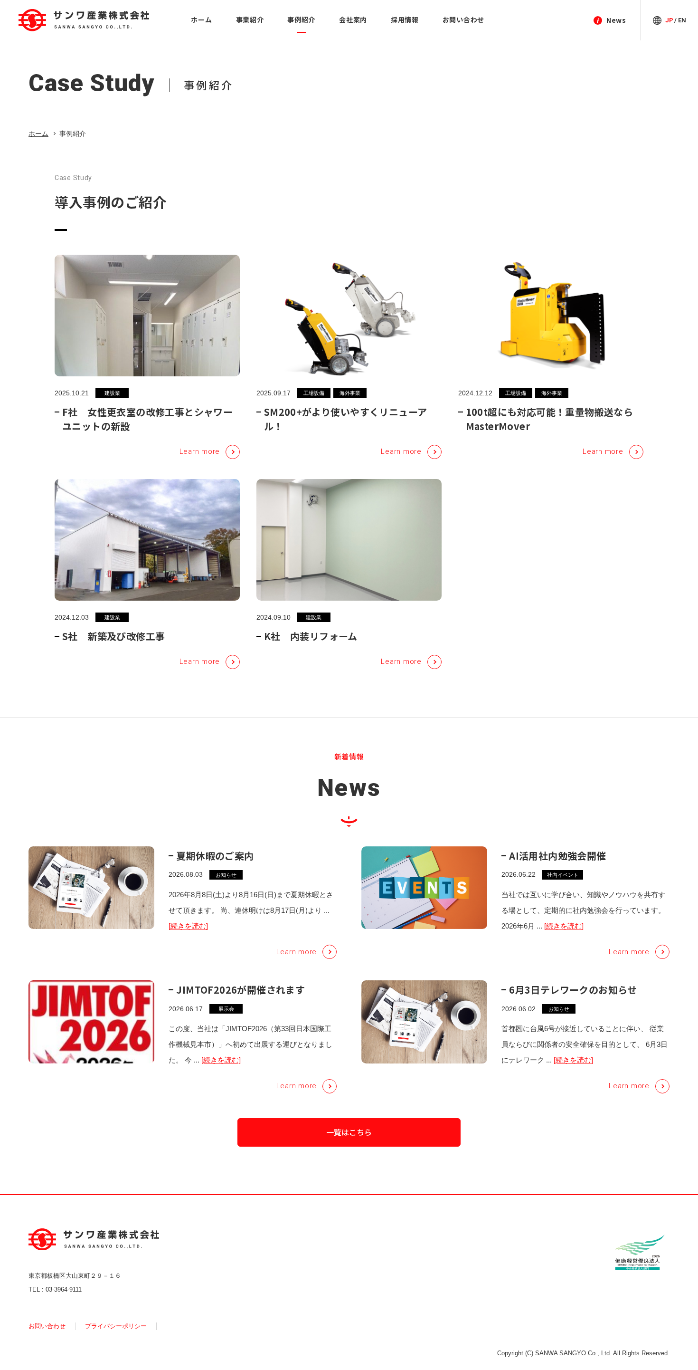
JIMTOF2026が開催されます (240, 989)
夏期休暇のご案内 (215, 855)
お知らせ (226, 875)
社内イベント (562, 875)
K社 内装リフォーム (311, 636)
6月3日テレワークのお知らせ (573, 989)
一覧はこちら (349, 1132)
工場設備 (313, 393)
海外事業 (350, 393)
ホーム (38, 133)
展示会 (226, 1009)
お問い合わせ (47, 1326)
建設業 (112, 393)
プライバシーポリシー (116, 1326)
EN (682, 20)
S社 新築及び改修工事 (113, 636)
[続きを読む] (188, 926)
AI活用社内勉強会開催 (557, 855)
